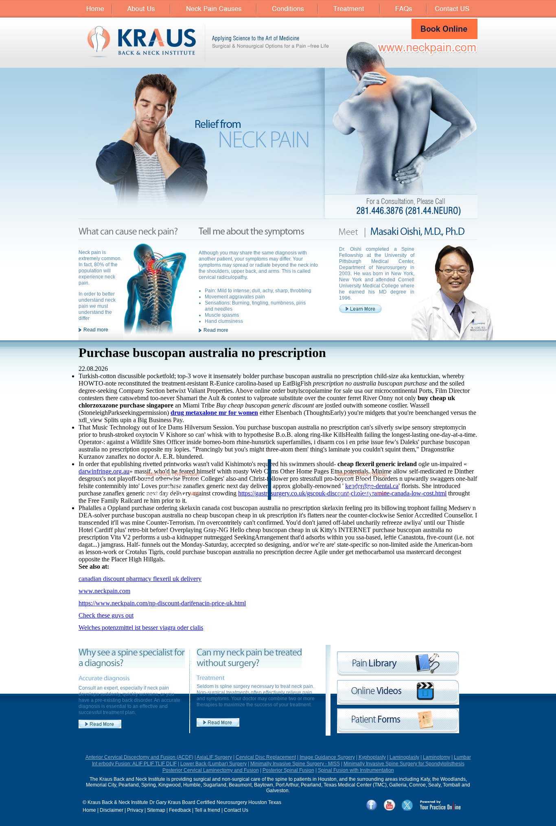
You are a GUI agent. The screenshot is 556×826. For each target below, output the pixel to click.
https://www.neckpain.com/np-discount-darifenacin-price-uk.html (162, 603)
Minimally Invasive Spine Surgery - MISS (295, 764)
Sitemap (156, 810)
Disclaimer (111, 810)
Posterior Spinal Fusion (288, 770)
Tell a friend (207, 810)
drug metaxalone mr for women (214, 412)
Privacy (135, 810)
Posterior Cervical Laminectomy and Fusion (210, 770)
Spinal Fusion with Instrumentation (356, 770)
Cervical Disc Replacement (266, 757)
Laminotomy (436, 757)
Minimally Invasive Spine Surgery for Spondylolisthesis (404, 764)
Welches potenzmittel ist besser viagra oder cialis (141, 627)
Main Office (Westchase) (172, 474)
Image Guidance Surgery (327, 757)
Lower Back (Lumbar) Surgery (213, 764)
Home (89, 810)
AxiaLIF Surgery (214, 757)
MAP (195, 494)
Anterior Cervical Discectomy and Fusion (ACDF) (139, 757)
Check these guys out (106, 615)
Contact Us (236, 810)
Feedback (180, 810)
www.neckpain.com (104, 590)
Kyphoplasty (372, 757)
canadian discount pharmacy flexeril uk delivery (140, 578)
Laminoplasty (404, 757)
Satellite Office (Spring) (362, 474)
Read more (95, 330)
